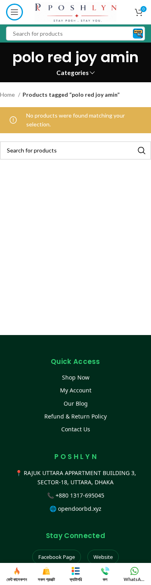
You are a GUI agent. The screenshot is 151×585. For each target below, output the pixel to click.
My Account (75, 390)
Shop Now (75, 377)
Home (8, 94)
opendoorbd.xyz (79, 508)
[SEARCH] (141, 150)
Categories (72, 73)
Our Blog (76, 403)
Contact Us (75, 429)
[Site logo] (75, 11)
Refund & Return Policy (75, 416)
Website (103, 557)
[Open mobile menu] (14, 12)
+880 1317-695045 (80, 495)
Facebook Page (56, 557)
